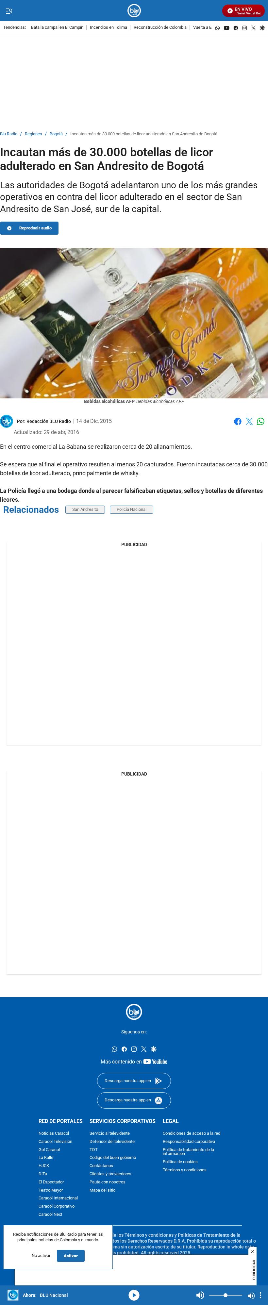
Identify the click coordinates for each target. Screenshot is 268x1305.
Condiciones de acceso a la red (191, 1133)
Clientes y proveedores (110, 1174)
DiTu (43, 1174)
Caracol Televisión (55, 1141)
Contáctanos (101, 1166)
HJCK (44, 1166)
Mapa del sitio (102, 1190)
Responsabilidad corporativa (189, 1141)
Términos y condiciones (185, 1170)
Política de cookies (180, 1162)
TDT (94, 1149)
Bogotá (56, 134)
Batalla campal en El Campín (57, 27)
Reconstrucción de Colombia (160, 27)
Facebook (238, 425)
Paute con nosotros (108, 1182)
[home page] (134, 10)
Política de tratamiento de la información (188, 1151)
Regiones (33, 134)
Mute (200, 1295)
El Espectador (51, 1182)
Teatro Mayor (51, 1190)
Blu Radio (8, 134)
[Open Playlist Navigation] (260, 1295)
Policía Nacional (131, 509)
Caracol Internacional (58, 1198)
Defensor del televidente (112, 1141)
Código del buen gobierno (113, 1158)
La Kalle (46, 1158)
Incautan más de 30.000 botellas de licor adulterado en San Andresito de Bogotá (143, 134)
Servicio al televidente (110, 1133)
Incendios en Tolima (108, 27)
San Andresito (85, 509)
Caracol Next (50, 1215)
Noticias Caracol (54, 1133)
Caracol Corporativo (57, 1206)
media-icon (134, 1295)
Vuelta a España (208, 27)
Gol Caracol (49, 1149)
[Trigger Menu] (9, 11)
